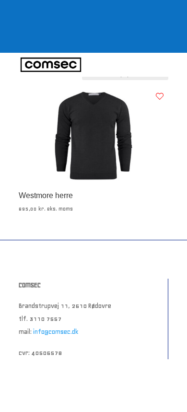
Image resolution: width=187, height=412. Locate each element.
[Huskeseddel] (160, 96)
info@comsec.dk (56, 332)
